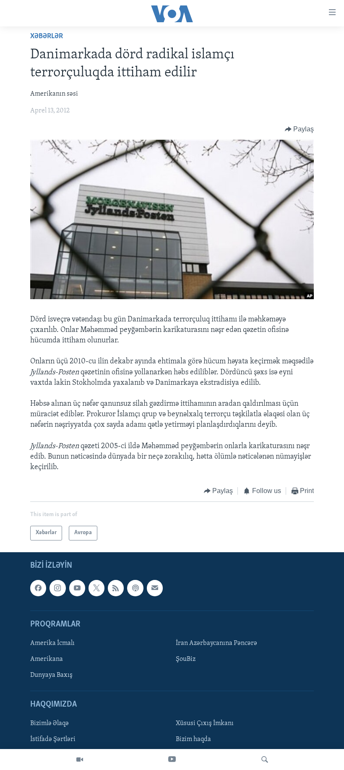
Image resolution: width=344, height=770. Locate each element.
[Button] (299, 129)
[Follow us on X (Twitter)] (96, 588)
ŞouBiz (185, 659)
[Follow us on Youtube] (77, 588)
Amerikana (46, 659)
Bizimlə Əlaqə (49, 723)
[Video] (79, 759)
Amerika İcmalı (52, 643)
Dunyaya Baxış (51, 675)
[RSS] (116, 588)
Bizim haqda (193, 739)
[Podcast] (135, 588)
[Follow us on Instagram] (57, 588)
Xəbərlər (46, 36)
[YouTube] (172, 759)
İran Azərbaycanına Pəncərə (216, 643)
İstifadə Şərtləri (53, 739)
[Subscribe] (155, 588)
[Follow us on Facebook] (38, 588)
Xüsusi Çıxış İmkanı (205, 723)
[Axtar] (264, 759)
